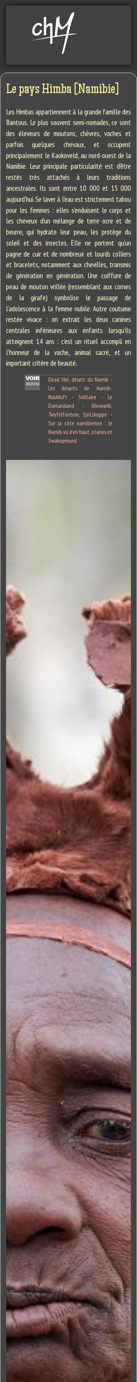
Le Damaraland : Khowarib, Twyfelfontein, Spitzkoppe (80, 405)
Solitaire (87, 397)
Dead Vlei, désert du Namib (78, 379)
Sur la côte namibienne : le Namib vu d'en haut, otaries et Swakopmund (80, 431)
